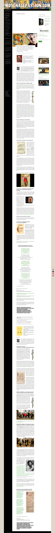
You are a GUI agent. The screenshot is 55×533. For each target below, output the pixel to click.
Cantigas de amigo (32, 308)
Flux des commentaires (7, 95)
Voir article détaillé (47, 23)
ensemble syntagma (25, 524)
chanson (18, 523)
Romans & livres (7, 30)
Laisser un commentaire (30, 324)
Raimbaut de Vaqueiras (30, 46)
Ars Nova (32, 522)
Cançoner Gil (28, 307)
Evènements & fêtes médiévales (7, 17)
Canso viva (22, 308)
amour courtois (25, 522)
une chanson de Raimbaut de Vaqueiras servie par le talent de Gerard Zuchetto (25, 49)
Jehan (29, 524)
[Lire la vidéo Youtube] (25, 180)
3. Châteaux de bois (47, 74)
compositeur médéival (26, 523)
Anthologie (18, 307)
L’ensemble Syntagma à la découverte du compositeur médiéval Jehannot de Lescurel (24, 321)
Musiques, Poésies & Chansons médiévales (7, 15)
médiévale (32, 525)
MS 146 (26, 526)
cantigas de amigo (28, 86)
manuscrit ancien (28, 525)
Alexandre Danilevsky (19, 522)
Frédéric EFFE (24, 324)
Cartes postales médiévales (7, 59)
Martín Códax (24, 85)
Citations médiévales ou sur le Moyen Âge (8, 33)
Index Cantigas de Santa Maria (8, 53)
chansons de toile (30, 111)
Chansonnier (21, 523)
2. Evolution (43, 74)
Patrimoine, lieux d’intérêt (8, 23)
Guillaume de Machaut (23, 366)
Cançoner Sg (18, 308)
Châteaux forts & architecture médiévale (7, 13)
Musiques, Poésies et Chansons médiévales (21, 46)
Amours (29, 522)
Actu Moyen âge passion (7, 35)
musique (29, 526)
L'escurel (24, 525)
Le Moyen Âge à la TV (7, 26)
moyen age (18, 526)
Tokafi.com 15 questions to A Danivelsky (21, 477)
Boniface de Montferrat (23, 307)
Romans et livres (18, 317)
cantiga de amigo (26, 308)
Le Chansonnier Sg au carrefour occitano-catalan (23, 298)
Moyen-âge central (23, 526)
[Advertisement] (25, 24)
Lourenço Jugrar (29, 109)
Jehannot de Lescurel (19, 525)
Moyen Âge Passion (8, 9)
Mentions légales (6, 93)
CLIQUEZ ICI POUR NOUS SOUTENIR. (42, 35)
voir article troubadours (31, 375)
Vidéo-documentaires (7, 19)
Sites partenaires (6, 92)
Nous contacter (6, 91)
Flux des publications (7, 94)
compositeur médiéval (19, 524)
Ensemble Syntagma (21, 484)
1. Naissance (39, 74)
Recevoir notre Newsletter (41, 38)
